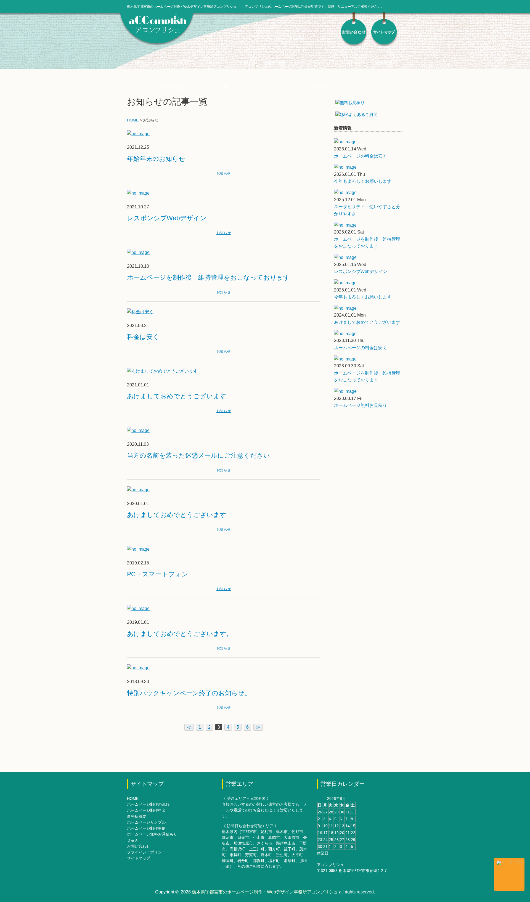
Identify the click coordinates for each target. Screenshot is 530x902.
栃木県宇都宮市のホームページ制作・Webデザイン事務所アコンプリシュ (265, 892)
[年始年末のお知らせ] (138, 133)
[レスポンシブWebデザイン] (138, 193)
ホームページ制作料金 (233, 62)
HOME (138, 62)
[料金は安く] (140, 311)
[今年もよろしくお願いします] (368, 167)
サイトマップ (321, 87)
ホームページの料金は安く (360, 156)
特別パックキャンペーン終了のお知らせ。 (189, 693)
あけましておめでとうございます (176, 396)
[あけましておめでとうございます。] (138, 608)
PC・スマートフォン (157, 574)
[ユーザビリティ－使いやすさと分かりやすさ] (368, 192)
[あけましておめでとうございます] (162, 371)
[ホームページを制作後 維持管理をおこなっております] (138, 252)
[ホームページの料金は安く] (368, 141)
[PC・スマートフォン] (138, 549)
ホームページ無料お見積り (360, 405)
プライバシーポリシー (277, 87)
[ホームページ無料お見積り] (368, 391)
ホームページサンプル (317, 62)
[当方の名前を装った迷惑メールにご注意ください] (138, 430)
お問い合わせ (232, 87)
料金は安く (143, 336)
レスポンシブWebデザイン (166, 218)
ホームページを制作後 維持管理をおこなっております (208, 277)
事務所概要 (275, 62)
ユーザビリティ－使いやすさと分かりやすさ (367, 210)
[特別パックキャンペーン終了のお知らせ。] (138, 667)
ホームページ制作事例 (370, 62)
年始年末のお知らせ (156, 158)
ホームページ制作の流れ (177, 62)
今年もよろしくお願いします (362, 181)
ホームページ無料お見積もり (160, 87)
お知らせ (223, 173)
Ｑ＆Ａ (204, 87)
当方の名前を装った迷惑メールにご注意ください (198, 455)
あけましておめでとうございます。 (180, 633)
